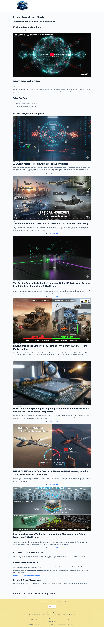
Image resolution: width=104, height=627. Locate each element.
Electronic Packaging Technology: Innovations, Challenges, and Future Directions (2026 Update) (49, 535)
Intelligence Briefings (30, 619)
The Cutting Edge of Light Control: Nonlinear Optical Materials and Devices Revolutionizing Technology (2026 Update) (51, 284)
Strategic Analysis (52, 621)
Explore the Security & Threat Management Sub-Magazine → (27, 588)
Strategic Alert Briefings (41, 619)
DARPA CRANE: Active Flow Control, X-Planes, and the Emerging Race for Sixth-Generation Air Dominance (50, 473)
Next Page (55, 173)
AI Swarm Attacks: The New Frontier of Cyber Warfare (40, 164)
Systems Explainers (63, 619)
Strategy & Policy (32, 614)
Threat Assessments (72, 619)
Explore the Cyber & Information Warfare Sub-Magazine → (26, 575)
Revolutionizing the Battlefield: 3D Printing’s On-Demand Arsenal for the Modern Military (50, 347)
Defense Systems (41, 614)
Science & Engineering (70, 614)
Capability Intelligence (53, 619)
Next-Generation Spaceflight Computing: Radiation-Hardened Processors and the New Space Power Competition (51, 410)
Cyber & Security (61, 614)
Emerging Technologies (51, 614)
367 (51, 173)
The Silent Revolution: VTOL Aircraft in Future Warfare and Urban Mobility (51, 223)
